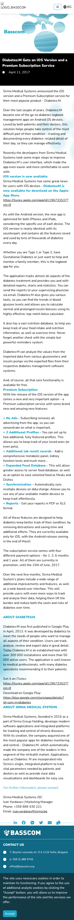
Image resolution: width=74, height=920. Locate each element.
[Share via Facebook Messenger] (32, 823)
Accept (10, 914)
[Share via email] (50, 823)
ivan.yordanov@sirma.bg (30, 811)
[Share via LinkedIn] (15, 823)
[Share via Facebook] (24, 823)
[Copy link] (58, 823)
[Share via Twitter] (41, 823)
